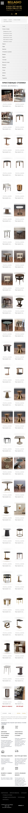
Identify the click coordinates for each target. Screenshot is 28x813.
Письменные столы (7, 33)
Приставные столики (7, 39)
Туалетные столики (7, 35)
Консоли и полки (5, 62)
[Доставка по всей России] (14, 2)
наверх (20, 805)
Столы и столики (5, 29)
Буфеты (3, 57)
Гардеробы (4, 78)
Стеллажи (4, 59)
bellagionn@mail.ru (10, 10)
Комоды (4, 54)
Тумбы (3, 26)
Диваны (4, 72)
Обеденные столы (7, 31)
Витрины (4, 64)
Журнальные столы (7, 37)
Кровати (4, 67)
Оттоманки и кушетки (7, 51)
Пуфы (3, 46)
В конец (24, 713)
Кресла (3, 75)
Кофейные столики (7, 41)
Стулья (3, 70)
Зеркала (4, 43)
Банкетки (4, 49)
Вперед (18, 713)
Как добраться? (18, 10)
